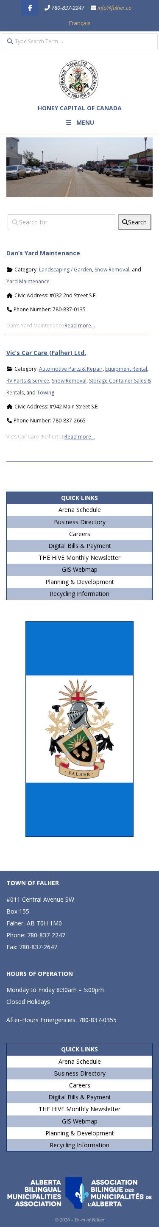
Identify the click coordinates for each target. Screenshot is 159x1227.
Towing (45, 392)
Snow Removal (112, 269)
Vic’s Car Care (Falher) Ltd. (46, 353)
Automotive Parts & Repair (71, 368)
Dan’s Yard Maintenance (43, 253)
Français (80, 23)
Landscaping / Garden (65, 269)
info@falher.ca (114, 7)
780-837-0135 (69, 309)
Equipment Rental (126, 368)
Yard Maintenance (28, 281)
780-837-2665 (69, 420)
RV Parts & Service (27, 380)
